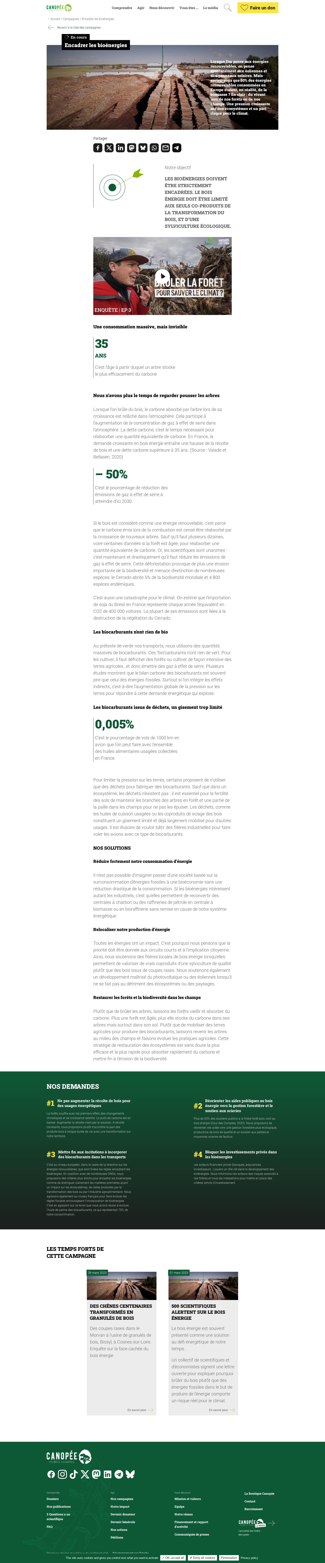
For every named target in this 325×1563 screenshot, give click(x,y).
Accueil (55, 19)
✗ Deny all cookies (202, 1557)
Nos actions (119, 1530)
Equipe (179, 1506)
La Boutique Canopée (259, 1493)
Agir (140, 8)
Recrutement (254, 1509)
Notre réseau (184, 1514)
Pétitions (117, 1537)
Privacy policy (249, 1557)
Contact (250, 1501)
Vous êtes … (188, 8)
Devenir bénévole (123, 1522)
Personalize (229, 1557)
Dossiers (53, 1499)
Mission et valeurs (188, 1499)
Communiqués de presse (192, 1534)
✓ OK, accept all (173, 1557)
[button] (162, 138)
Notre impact (120, 1506)
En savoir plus (137, 1410)
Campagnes (71, 19)
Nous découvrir (161, 8)
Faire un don (262, 8)
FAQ (49, 1527)
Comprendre (122, 8)
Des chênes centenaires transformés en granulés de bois (121, 1312)
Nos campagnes (122, 1499)
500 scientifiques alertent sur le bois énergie (198, 1312)
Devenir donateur (123, 1514)
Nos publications (59, 1506)
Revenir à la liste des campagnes (79, 27)
